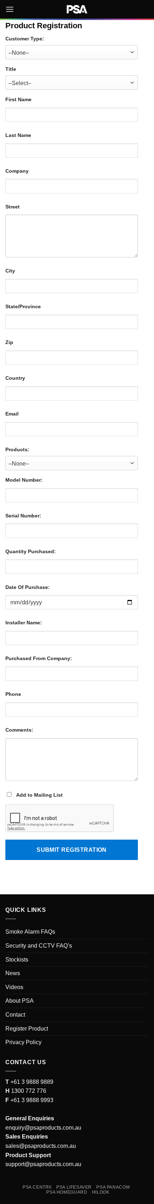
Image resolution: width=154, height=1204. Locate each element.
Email (12, 414)
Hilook (101, 1192)
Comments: (19, 730)
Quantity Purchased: (30, 551)
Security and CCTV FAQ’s (38, 946)
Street (12, 207)
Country (15, 378)
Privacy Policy (23, 1042)
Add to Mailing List (39, 795)
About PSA (19, 1001)
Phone (13, 694)
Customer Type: (24, 38)
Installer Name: (23, 622)
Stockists (16, 960)
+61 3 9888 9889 (31, 1082)
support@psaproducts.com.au (43, 1164)
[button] (9, 9)
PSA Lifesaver (74, 1187)
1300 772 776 (28, 1091)
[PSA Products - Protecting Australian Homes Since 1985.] (77, 9)
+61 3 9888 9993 (31, 1100)
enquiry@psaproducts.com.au (43, 1128)
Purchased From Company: (38, 658)
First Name (18, 99)
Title (10, 69)
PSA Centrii (37, 1187)
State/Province (23, 306)
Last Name (18, 135)
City (10, 271)
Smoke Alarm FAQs (30, 932)
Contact (15, 1015)
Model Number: (24, 480)
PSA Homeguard (66, 1192)
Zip (9, 342)
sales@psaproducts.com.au (40, 1146)
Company (17, 171)
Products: (17, 449)
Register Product (26, 1029)
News (12, 973)
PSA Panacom (113, 1187)
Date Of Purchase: (27, 587)
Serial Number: (23, 516)
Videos (14, 987)
